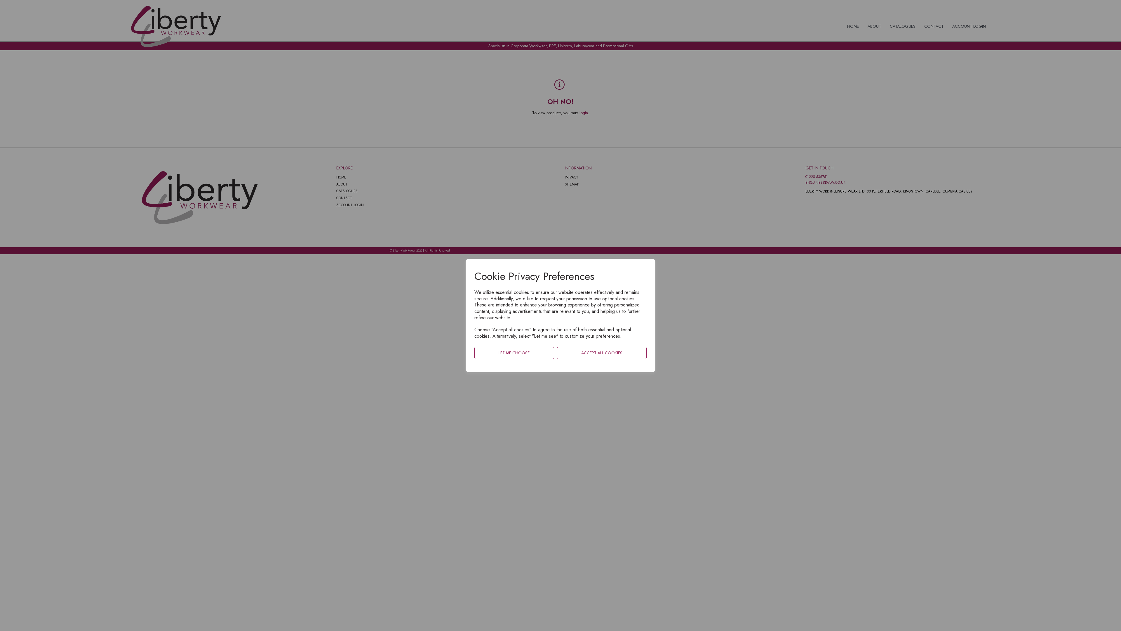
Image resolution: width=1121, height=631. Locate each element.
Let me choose (514, 353)
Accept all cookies (601, 353)
